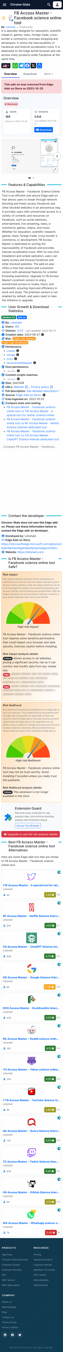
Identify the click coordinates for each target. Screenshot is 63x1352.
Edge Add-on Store (28, 395)
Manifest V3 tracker (44, 1269)
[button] (4, 4)
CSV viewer (40, 1274)
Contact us (8, 1317)
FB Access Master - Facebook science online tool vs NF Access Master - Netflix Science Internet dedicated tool (33, 423)
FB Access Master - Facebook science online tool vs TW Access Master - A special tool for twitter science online (31, 411)
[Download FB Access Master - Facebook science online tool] (46, 121)
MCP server (8, 1280)
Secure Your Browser (27, 825)
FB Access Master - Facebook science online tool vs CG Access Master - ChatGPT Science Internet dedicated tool (33, 435)
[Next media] (57, 156)
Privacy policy (40, 387)
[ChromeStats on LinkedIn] (5, 1335)
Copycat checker (43, 1264)
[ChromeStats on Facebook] (12, 1335)
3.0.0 (20, 330)
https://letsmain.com (30, 552)
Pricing (37, 1254)
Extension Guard (11, 1264)
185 (17, 326)
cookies (11, 350)
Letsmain (10, 27)
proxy (10, 358)
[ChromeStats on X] (20, 1335)
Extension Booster (12, 1269)
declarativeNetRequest (19, 362)
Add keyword (41, 1285)
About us (7, 1301)
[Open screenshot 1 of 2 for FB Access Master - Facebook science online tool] (30, 156)
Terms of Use (9, 1322)
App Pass (7, 1254)
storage (11, 354)
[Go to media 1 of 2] (30, 178)
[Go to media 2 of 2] (34, 178)
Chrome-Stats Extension (15, 1259)
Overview (10, 74)
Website (19, 387)
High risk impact (24, 338)
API (4, 1274)
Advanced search (43, 1259)
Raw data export (11, 1285)
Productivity (26, 27)
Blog (4, 1312)
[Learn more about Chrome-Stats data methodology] (44, 395)
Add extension (41, 1280)
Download (29, 74)
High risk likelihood (15, 342)
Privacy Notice (10, 1327)
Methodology (9, 1307)
